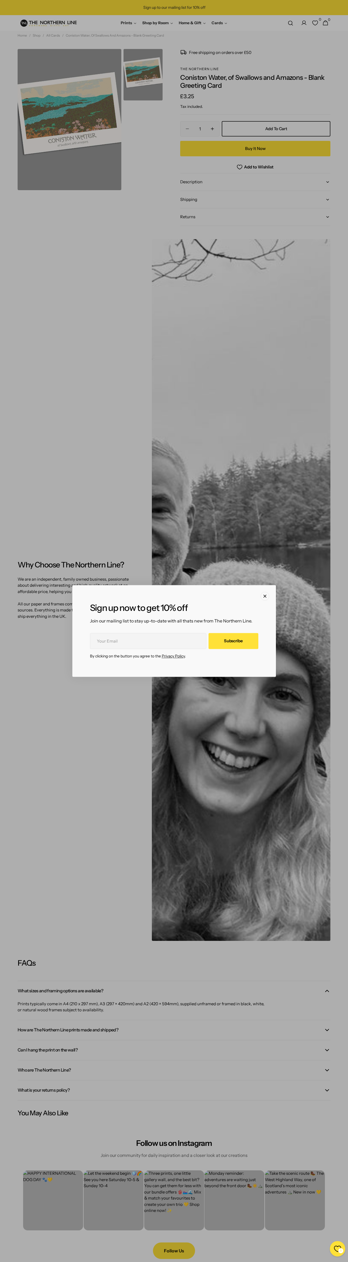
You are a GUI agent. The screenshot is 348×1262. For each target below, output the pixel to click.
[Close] (265, 596)
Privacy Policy (173, 656)
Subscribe (233, 641)
